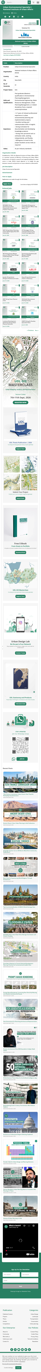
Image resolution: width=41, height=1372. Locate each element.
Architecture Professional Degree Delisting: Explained (18, 1134)
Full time (15, 13)
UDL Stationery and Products (21, 698)
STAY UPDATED (21, 732)
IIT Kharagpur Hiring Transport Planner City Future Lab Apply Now (28, 231)
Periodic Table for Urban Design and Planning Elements (18, 1162)
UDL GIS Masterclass (20, 590)
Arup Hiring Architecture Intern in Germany (29, 277)
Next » (37, 330)
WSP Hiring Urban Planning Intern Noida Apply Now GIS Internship (11, 231)
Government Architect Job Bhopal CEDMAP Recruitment (29, 255)
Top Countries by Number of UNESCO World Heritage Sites (19, 907)
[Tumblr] (29, 1349)
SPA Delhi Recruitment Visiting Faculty (28, 299)
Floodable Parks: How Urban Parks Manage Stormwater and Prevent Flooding (19, 935)
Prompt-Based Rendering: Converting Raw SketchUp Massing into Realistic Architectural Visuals (20, 993)
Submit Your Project (20, 492)
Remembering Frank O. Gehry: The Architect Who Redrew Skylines (19, 1106)
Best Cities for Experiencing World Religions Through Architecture (17, 878)
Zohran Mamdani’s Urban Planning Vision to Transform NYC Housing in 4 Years (19, 1190)
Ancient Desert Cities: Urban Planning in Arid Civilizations (19, 823)
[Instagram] (15, 1349)
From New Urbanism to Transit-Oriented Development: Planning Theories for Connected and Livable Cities (18, 964)
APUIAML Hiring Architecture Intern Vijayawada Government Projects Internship (10, 207)
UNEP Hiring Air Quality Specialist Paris (28, 321)
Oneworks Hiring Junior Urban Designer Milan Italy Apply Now (29, 206)
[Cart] (33, 2)
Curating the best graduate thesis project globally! (20, 592)
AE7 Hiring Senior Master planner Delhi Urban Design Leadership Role (11, 255)
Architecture (7, 13)
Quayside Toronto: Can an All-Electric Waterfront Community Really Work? (20, 851)
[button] (38, 2)
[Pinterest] (22, 1349)
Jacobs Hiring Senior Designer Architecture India (10, 277)
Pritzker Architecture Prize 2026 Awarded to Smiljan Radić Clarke (19, 1049)
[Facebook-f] (11, 1349)
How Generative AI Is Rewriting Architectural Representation (20, 1021)
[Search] (29, 2)
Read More (22, 1361)
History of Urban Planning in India (12, 1218)
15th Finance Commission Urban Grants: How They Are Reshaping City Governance (18, 794)
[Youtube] (18, 1349)
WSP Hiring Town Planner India (10, 299)
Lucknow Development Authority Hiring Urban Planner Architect (9, 322)
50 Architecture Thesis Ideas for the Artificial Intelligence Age (20, 1078)
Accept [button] (18, 1367)
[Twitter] (25, 1349)
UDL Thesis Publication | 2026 (20, 443)
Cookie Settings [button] (8, 1367)
